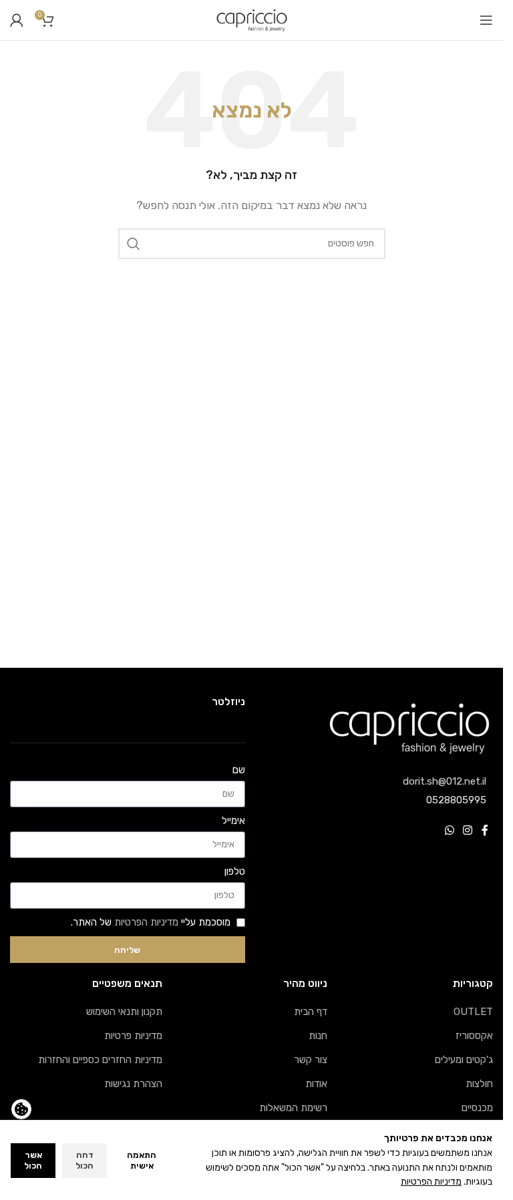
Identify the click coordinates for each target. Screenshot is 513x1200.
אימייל (233, 821)
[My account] (16, 20)
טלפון (234, 871)
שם (238, 770)
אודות (316, 1084)
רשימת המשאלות (293, 1108)
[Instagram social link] (468, 831)
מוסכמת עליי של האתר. (150, 922)
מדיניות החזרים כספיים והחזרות (100, 1060)
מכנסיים (477, 1108)
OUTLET (473, 1012)
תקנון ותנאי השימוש (124, 1012)
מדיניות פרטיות (133, 1036)
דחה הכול (84, 1160)
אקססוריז (474, 1036)
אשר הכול (33, 1160)
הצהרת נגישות (133, 1084)
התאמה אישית (141, 1160)
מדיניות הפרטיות (146, 922)
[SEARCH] (133, 243)
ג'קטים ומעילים (464, 1060)
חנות (318, 1036)
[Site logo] (252, 19)
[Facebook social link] (485, 831)
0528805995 (456, 800)
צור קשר (310, 1060)
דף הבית (310, 1012)
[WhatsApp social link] (449, 831)
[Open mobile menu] (486, 20)
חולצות (479, 1084)
